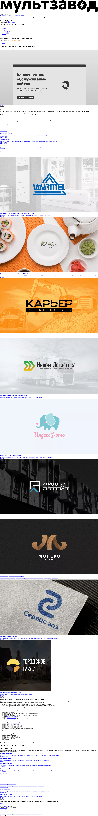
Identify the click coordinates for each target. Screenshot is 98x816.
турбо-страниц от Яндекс (15, 723)
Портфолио (18, 15)
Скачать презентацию (4, 19)
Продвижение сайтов (10, 15)
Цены (15, 15)
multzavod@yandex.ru (11, 22)
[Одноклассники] (4, 24)
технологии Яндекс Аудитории (16, 725)
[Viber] (12, 24)
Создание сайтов (3, 15)
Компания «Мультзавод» (5, 806)
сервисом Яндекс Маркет (22, 721)
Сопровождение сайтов (8, 31)
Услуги (3, 30)
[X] (9, 24)
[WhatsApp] (15, 24)
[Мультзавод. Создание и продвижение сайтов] (49, 12)
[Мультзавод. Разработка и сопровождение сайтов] (4, 813)
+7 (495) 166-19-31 (7, 21)
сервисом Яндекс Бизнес (11, 718)
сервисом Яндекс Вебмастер (12, 717)
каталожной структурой (36, 721)
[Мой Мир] (17, 24)
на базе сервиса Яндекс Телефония (17, 722)
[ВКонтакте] (1, 24)
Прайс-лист (4, 29)
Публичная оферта (3, 808)
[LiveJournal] (25, 24)
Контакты (22, 15)
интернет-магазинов (44, 721)
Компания (4, 34)
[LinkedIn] (23, 24)
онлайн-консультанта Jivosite (11, 716)
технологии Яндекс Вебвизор (16, 720)
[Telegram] (7, 24)
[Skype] (20, 24)
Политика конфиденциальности (6, 809)
